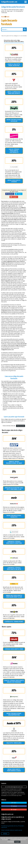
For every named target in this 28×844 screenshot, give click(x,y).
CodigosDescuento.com (9, 2)
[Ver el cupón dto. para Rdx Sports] (14, 80)
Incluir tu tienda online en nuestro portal (11, 830)
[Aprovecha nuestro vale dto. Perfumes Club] (14, 478)
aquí (9, 839)
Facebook (10, 194)
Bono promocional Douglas (14, 120)
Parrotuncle (20, 426)
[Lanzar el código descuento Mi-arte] (14, 558)
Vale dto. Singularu (13, 743)
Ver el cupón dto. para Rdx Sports (14, 92)
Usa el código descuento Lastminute (14, 150)
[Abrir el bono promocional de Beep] (14, 445)
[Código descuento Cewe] (14, 639)
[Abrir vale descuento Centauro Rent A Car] (14, 584)
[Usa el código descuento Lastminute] (14, 136)
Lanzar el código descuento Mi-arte (14, 568)
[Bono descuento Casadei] (14, 167)
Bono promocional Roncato (14, 516)
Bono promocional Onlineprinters (14, 714)
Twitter (14, 802)
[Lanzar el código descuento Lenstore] (14, 532)
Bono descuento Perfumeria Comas (14, 770)
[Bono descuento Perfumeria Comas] (14, 757)
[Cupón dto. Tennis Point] (14, 612)
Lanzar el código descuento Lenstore (14, 542)
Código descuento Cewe (14, 649)
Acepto (17, 842)
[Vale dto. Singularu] (14, 729)
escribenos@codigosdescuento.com (14, 787)
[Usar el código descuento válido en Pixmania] (14, 664)
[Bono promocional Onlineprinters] (14, 697)
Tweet (19, 194)
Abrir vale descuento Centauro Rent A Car (14, 596)
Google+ (14, 197)
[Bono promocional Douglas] (14, 108)
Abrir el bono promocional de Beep (14, 462)
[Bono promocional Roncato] (14, 504)
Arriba (5, 833)
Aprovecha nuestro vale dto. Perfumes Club (14, 488)
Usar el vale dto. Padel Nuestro (14, 64)
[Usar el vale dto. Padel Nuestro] (14, 54)
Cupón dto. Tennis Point (14, 621)
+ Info (14, 11)
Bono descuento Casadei (14, 181)
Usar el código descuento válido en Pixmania (14, 681)
